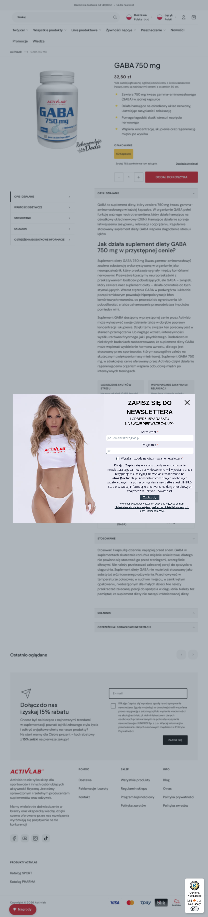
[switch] (195, 908)
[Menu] (201, 880)
